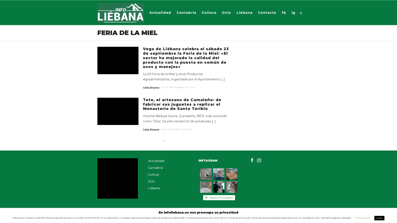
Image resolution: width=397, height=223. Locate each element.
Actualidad (160, 13)
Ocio (226, 13)
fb (284, 13)
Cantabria (186, 13)
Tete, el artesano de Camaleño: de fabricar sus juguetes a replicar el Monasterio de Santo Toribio (182, 104)
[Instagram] (259, 160)
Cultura (209, 13)
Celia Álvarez (151, 87)
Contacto (267, 13)
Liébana (244, 13)
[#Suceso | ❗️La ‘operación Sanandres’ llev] (219, 187)
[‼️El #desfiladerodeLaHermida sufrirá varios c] (206, 187)
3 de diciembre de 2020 (176, 129)
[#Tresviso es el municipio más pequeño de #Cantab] (219, 174)
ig (293, 13)
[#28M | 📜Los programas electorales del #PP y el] (206, 174)
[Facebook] (252, 160)
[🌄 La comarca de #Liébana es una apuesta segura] (231, 187)
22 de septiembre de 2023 (178, 87)
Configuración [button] (362, 217)
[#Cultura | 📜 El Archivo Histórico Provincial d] (231, 174)
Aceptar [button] (379, 218)
